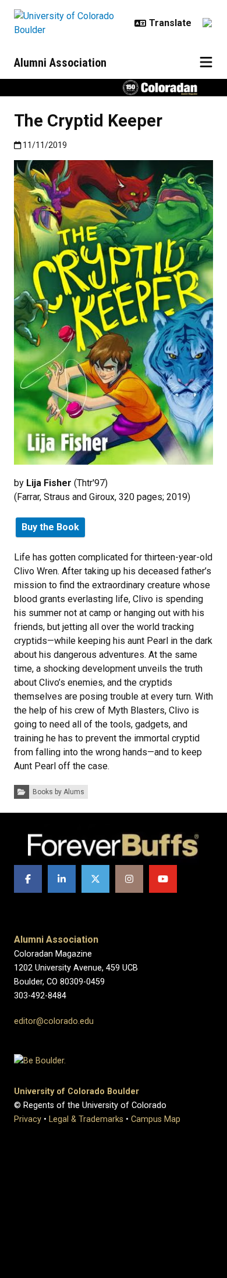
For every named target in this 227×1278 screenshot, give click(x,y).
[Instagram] (129, 879)
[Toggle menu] (206, 62)
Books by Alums (58, 792)
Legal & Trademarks (86, 1119)
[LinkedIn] (62, 879)
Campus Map (155, 1119)
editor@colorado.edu (54, 1021)
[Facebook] (28, 879)
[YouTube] (163, 879)
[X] (95, 879)
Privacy (27, 1119)
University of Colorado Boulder (76, 1091)
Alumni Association (60, 63)
